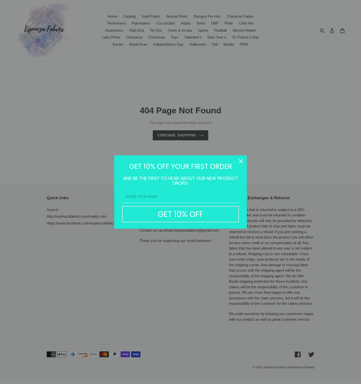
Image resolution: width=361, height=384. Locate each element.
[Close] (241, 161)
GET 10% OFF (180, 214)
